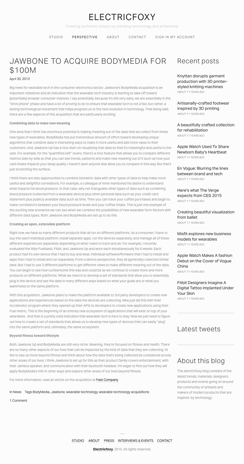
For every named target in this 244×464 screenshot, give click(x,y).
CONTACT (164, 440)
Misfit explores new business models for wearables (204, 236)
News (17, 392)
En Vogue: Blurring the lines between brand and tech (202, 171)
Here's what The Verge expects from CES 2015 (199, 193)
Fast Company (107, 380)
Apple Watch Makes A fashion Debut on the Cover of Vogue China (204, 261)
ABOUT (94, 440)
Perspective (85, 37)
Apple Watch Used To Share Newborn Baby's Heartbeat (203, 149)
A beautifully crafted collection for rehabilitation (205, 127)
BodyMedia (41, 392)
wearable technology (81, 392)
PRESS (109, 440)
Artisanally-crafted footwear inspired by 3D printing (203, 105)
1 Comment (18, 400)
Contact (137, 37)
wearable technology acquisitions (124, 392)
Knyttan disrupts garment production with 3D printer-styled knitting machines (202, 81)
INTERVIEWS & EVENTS (135, 440)
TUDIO (79, 440)
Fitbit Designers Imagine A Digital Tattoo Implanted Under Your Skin (205, 288)
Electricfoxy (103, 449)
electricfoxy (122, 16)
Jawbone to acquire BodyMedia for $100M (88, 65)
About (113, 37)
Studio (56, 37)
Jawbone (58, 392)
